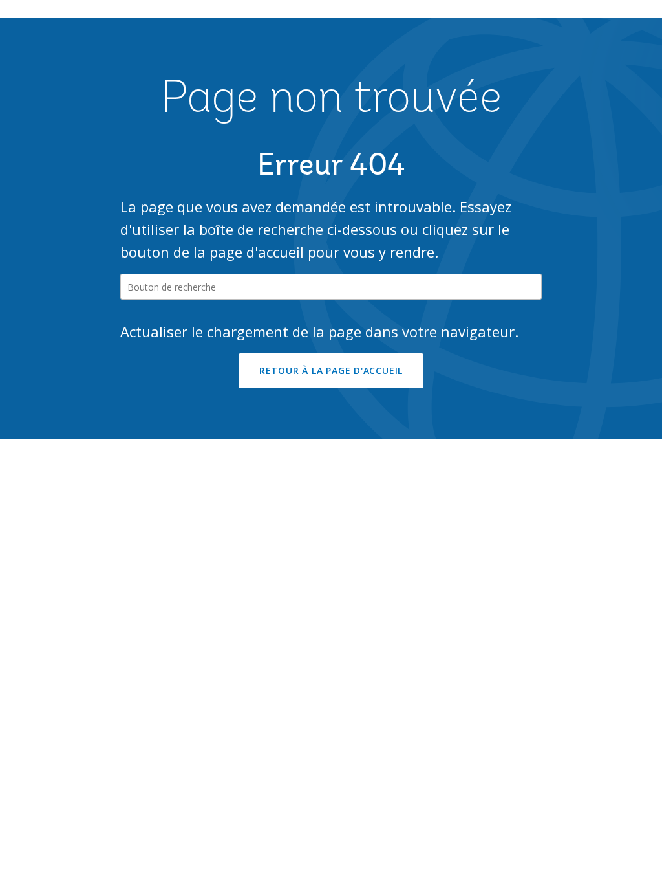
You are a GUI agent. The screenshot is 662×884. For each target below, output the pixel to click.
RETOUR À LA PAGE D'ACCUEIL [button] (331, 370)
